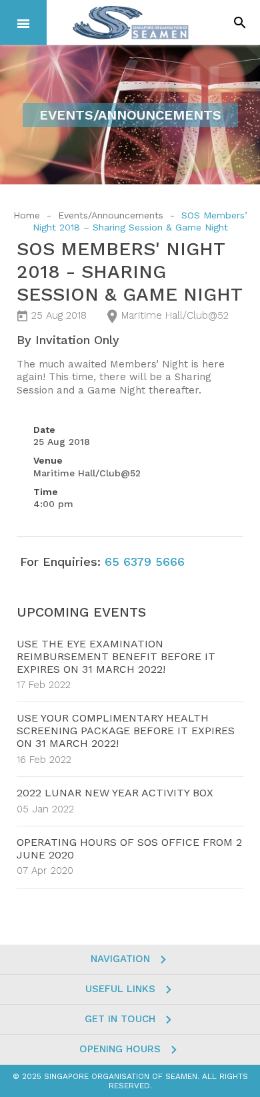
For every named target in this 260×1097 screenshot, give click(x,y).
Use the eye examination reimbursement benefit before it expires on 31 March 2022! (116, 656)
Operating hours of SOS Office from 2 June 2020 (129, 848)
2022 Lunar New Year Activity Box (115, 792)
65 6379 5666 (145, 562)
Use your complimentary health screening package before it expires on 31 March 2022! (126, 731)
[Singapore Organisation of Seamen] (130, 22)
